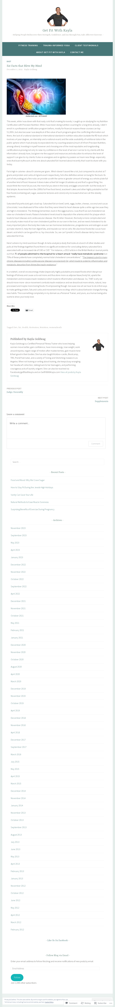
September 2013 (19, 827)
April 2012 (15, 915)
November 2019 (18, 696)
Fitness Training (28, 45)
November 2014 (18, 798)
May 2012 (15, 907)
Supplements (101, 399)
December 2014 (18, 790)
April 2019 (15, 710)
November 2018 (18, 725)
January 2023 (17, 557)
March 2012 (16, 922)
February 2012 (17, 929)
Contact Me (77, 52)
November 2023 (18, 528)
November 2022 (18, 571)
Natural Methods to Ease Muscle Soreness (30, 502)
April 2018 (15, 732)
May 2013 (15, 856)
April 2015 (15, 776)
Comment (95, 443)
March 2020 (16, 681)
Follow (17, 977)
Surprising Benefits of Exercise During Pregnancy (32, 509)
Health (25, 327)
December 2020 (18, 644)
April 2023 (15, 549)
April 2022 (15, 593)
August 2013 (16, 834)
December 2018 (18, 717)
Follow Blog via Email (57, 955)
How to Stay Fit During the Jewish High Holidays (32, 487)
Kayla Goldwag (30, 69)
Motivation (34, 327)
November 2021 (18, 608)
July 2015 (15, 761)
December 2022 (18, 564)
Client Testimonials (86, 45)
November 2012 (18, 885)
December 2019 (18, 688)
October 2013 (17, 820)
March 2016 (16, 754)
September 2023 (19, 535)
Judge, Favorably (15, 390)
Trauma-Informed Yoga (56, 45)
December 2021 (18, 601)
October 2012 (17, 893)
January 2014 (17, 805)
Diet (9, 61)
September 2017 (19, 747)
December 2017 (18, 739)
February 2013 (17, 871)
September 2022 (19, 586)
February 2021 (17, 630)
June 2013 (15, 849)
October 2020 (17, 659)
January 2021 (17, 637)
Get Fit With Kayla (57, 31)
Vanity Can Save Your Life (22, 494)
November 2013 (18, 812)
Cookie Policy (49, 1002)
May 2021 (15, 622)
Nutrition (44, 327)
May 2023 (15, 542)
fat (19, 327)
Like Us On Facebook (57, 940)
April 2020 (15, 674)
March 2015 (16, 783)
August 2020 (16, 666)
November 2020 (18, 652)
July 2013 (15, 842)
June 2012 (15, 900)
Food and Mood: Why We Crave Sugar (28, 480)
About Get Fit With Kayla (50, 52)
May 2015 (15, 769)
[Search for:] (57, 461)
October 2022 (17, 579)
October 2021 (17, 615)
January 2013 (17, 878)
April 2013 (15, 863)
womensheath (55, 327)
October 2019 (17, 703)
